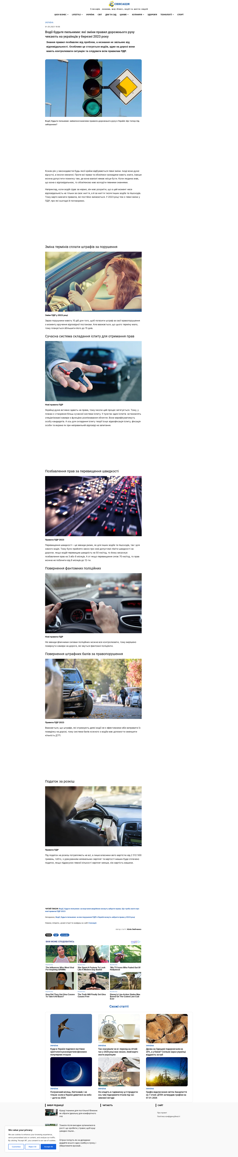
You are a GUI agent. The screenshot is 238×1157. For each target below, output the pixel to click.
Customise (16, 1147)
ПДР (56, 935)
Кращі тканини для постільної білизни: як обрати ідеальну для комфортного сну (78, 1113)
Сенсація (92, 923)
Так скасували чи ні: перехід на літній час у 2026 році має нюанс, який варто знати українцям (118, 1052)
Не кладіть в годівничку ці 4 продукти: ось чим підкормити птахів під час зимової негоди (118, 1095)
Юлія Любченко (134, 929)
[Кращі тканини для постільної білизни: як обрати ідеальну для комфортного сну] (51, 1112)
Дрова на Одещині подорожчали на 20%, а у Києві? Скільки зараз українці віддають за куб (166, 1052)
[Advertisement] (93, 149)
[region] (32, 1139)
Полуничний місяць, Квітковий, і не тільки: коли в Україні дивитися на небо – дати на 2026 (70, 1095)
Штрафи (64, 935)
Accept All (48, 1147)
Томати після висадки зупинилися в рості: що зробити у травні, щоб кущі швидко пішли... (77, 1128)
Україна (49, 22)
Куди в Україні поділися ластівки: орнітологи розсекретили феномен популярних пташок (68, 1052)
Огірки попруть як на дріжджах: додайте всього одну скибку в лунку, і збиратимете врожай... (77, 1143)
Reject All (32, 1147)
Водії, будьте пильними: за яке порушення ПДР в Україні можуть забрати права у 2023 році (95, 917)
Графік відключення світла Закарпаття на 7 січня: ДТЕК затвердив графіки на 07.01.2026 (166, 1095)
